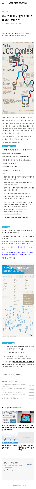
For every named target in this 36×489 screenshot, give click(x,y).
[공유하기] (9, 374)
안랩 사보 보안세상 (18, 2)
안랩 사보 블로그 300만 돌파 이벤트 (10, 392)
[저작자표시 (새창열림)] (23, 374)
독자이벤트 (4, 381)
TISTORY (18, 485)
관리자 (24, 485)
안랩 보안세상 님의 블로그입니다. (13, 465)
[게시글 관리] (11, 374)
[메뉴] (3, 3)
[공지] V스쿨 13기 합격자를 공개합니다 (11, 398)
